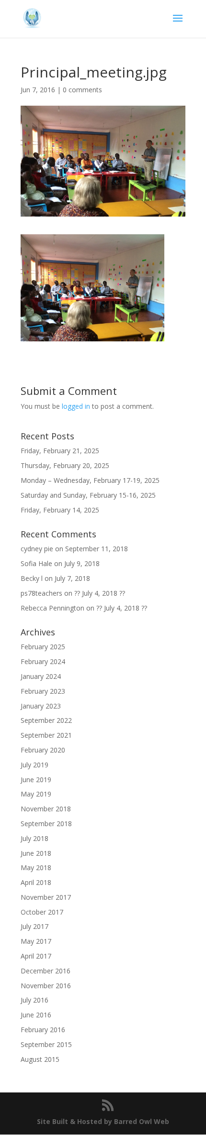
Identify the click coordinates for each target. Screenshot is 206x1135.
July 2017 (34, 926)
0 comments (82, 89)
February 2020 (43, 749)
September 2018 (46, 823)
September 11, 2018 (96, 548)
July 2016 (34, 999)
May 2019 (36, 793)
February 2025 (43, 646)
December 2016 (45, 970)
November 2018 (46, 808)
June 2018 (36, 853)
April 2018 (36, 882)
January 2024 (41, 676)
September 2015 (46, 1044)
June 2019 (36, 779)
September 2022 (46, 720)
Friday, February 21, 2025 (60, 450)
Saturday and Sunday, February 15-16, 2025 (88, 495)
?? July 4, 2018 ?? (99, 593)
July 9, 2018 (82, 563)
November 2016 (46, 985)
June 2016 (36, 1014)
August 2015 (40, 1059)
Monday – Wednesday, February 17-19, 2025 (90, 480)
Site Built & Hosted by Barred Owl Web (103, 1121)
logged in (76, 406)
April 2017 (36, 955)
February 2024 (43, 661)
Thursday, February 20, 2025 (65, 465)
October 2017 (42, 912)
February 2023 (43, 691)
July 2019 (34, 764)
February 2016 (43, 1029)
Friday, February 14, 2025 (60, 509)
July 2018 (34, 838)
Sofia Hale (36, 563)
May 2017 (36, 941)
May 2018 (36, 867)
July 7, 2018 (72, 578)
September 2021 (46, 735)
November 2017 (46, 897)
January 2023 (41, 705)
